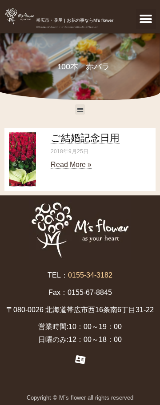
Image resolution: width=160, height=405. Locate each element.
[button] (146, 19)
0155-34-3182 (90, 275)
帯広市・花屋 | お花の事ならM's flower (74, 20)
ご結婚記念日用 (85, 137)
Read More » (71, 164)
